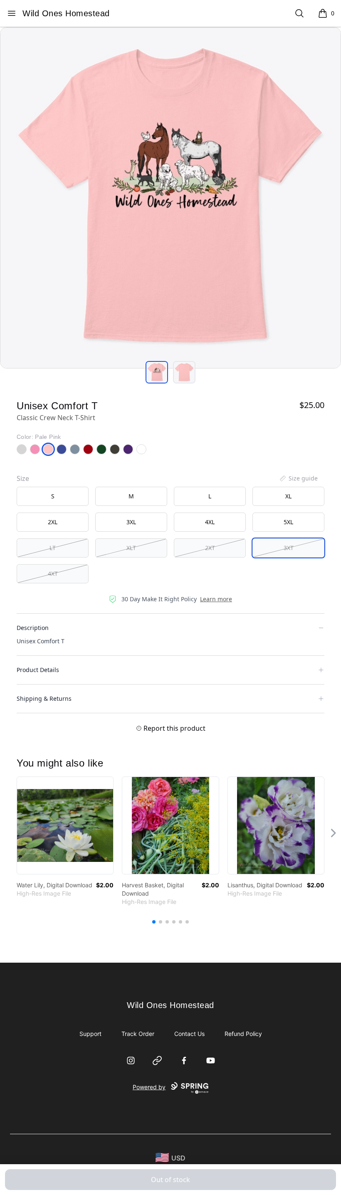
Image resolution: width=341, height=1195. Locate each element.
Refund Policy (243, 1033)
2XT (210, 548)
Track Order (137, 1033)
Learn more (216, 599)
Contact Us (189, 1033)
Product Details (38, 670)
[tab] (156, 372)
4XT (53, 574)
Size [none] (23, 478)
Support (90, 1033)
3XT (289, 548)
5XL (288, 522)
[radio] (53, 496)
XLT (131, 548)
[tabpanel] (170, 197)
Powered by (149, 1086)
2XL (52, 522)
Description (33, 628)
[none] (298, 478)
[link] (65, 825)
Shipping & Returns (44, 698)
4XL (210, 522)
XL (288, 496)
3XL (131, 522)
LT (52, 548)
